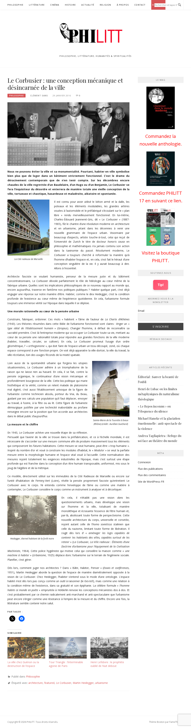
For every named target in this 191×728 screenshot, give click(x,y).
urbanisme (101, 683)
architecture (35, 683)
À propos (123, 4)
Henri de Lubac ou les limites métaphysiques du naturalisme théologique (158, 394)
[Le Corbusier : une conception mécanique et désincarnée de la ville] (68, 133)
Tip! (161, 284)
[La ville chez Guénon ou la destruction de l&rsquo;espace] (26, 648)
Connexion (144, 462)
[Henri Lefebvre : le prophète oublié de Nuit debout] (109, 648)
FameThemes (176, 722)
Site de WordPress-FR (151, 481)
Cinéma (54, 4)
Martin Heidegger (83, 683)
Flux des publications (150, 468)
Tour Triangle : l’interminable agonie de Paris (66, 664)
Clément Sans (39, 95)
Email (141, 310)
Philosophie (15, 4)
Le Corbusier (63, 683)
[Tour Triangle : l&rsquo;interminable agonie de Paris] (68, 648)
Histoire (70, 4)
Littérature (37, 4)
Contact (139, 4)
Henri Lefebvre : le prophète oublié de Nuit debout (107, 664)
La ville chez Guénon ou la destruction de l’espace (23, 664)
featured (49, 683)
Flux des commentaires (152, 475)
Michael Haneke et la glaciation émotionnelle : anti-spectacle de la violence (159, 423)
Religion (105, 4)
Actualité (87, 4)
